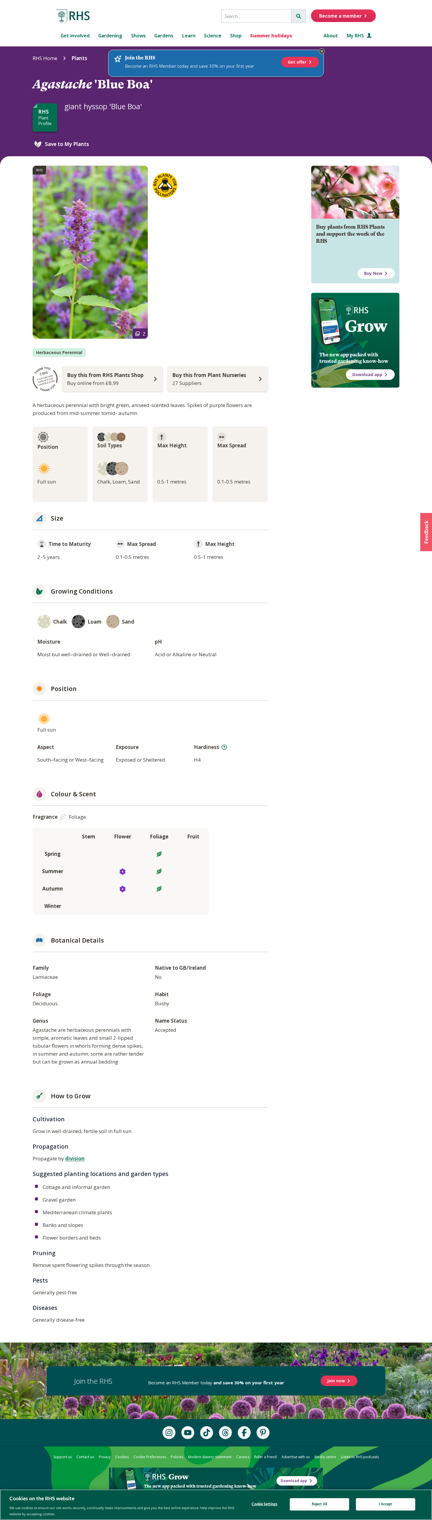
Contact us (85, 1456)
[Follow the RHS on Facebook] (244, 1432)
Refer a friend (265, 1456)
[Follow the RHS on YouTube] (187, 1432)
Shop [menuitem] (236, 35)
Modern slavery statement (210, 1456)
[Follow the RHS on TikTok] (206, 1432)
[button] (426, 532)
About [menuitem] (331, 35)
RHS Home (45, 58)
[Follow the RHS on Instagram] (169, 1432)
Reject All (319, 1504)
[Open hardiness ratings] (224, 747)
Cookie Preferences (149, 1456)
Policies (177, 1456)
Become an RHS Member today (216, 1383)
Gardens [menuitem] (163, 35)
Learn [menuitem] (188, 35)
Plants (79, 58)
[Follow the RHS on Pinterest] (263, 1432)
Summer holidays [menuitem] (271, 35)
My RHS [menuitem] (356, 35)
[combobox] (256, 16)
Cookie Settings (264, 1504)
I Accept (385, 1504)
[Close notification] (322, 51)
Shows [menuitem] (138, 35)
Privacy (104, 1456)
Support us (62, 1456)
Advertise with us (296, 1456)
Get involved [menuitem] (75, 35)
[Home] (73, 16)
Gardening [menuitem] (110, 35)
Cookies (122, 1456)
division (75, 1158)
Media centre (325, 1456)
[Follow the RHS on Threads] (225, 1432)
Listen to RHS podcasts (360, 1456)
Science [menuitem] (212, 35)
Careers (243, 1456)
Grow (366, 326)
